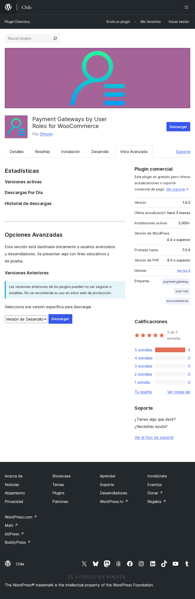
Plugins (58, 493)
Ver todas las (178, 391)
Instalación (70, 151)
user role (182, 291)
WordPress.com (21, 517)
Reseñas (42, 151)
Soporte (183, 151)
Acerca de (14, 476)
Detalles (17, 151)
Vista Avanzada (133, 151)
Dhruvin (46, 134)
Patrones (60, 501)
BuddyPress (18, 542)
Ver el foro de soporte (154, 437)
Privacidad (14, 501)
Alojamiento (15, 493)
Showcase (61, 476)
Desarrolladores (113, 493)
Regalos (156, 501)
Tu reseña (143, 391)
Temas (58, 484)
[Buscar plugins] (55, 38)
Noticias (12, 484)
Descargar (178, 127)
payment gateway (175, 281)
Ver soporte (175, 189)
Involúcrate (157, 476)
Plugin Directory (17, 22)
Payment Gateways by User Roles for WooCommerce (69, 122)
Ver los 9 (183, 270)
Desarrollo (100, 151)
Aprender (108, 476)
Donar (155, 493)
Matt (11, 525)
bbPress (14, 534)
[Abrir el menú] (187, 7)
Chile (20, 564)
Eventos (154, 484)
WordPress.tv (114, 501)
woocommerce (177, 301)
